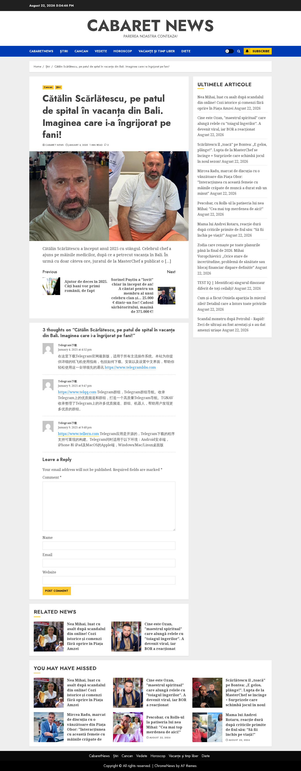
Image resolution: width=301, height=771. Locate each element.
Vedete (101, 51)
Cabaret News (54, 145)
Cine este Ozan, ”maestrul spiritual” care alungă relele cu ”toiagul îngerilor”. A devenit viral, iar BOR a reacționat (164, 636)
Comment (52, 477)
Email (47, 554)
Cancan (81, 51)
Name (48, 537)
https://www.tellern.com (78, 433)
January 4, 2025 (78, 145)
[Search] (239, 51)
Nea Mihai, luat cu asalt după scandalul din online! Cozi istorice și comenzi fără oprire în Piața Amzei (86, 636)
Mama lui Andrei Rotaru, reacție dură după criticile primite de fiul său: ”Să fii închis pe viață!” (230, 230)
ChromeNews (164, 765)
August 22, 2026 (160, 737)
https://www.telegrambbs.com (130, 367)
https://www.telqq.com (77, 392)
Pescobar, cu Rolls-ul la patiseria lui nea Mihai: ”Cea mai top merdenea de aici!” (165, 724)
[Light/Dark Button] (229, 51)
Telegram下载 (67, 345)
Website (49, 572)
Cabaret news (150, 25)
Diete (185, 51)
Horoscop (122, 51)
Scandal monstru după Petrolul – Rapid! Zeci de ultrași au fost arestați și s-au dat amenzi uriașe (231, 324)
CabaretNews (41, 51)
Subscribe (261, 51)
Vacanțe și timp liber (157, 51)
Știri (64, 51)
